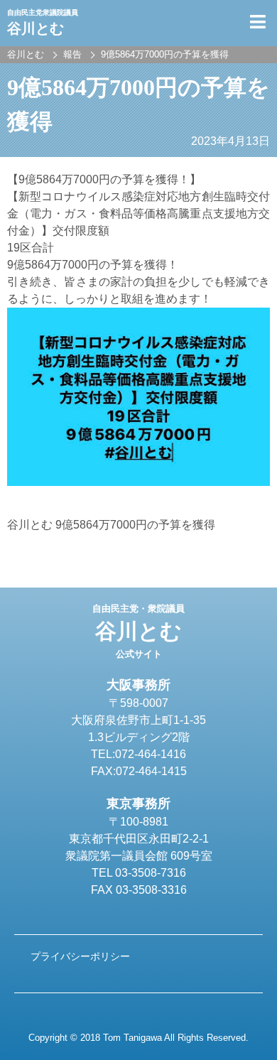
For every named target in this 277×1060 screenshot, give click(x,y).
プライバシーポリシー (80, 956)
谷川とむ (138, 631)
